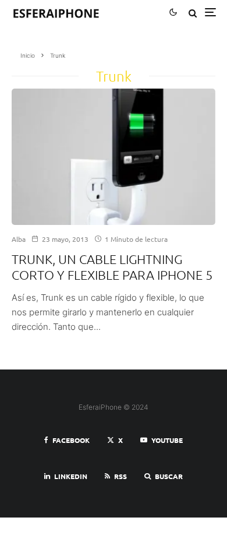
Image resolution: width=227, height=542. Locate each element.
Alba (19, 239)
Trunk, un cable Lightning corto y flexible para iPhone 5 (112, 266)
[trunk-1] (113, 157)
